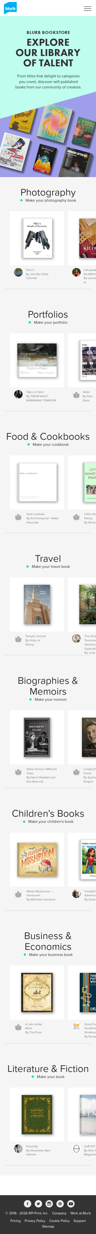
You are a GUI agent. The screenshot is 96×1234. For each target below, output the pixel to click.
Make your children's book (50, 821)
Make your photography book (51, 200)
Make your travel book (51, 566)
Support (80, 1221)
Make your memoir (51, 699)
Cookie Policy (59, 1221)
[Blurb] (9, 10)
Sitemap (48, 1226)
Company (59, 1213)
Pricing (15, 1221)
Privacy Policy (35, 1221)
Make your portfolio (50, 322)
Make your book (50, 1076)
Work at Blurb (80, 1213)
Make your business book (51, 954)
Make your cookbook (51, 444)
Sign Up (68, 9)
